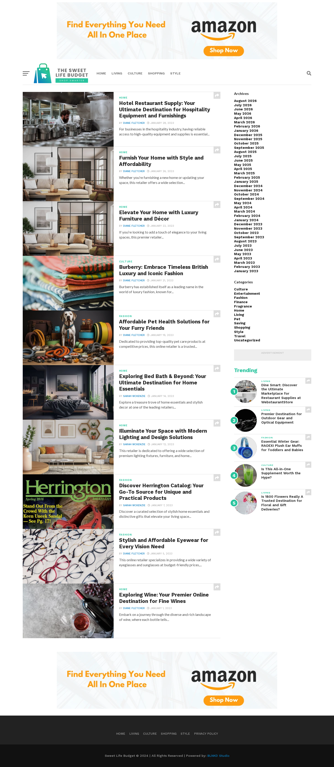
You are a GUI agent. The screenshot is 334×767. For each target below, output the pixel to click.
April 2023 (243, 258)
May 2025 (242, 165)
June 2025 (243, 160)
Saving (239, 323)
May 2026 (242, 114)
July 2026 (243, 105)
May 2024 (243, 203)
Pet (237, 319)
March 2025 (244, 173)
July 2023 (243, 246)
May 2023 (242, 254)
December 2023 (248, 224)
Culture (135, 73)
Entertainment (247, 294)
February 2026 (247, 126)
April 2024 (243, 207)
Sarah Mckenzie (134, 396)
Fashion (240, 298)
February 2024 (247, 216)
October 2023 (246, 233)
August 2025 (245, 152)
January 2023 (246, 271)
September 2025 (249, 148)
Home (101, 73)
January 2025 (246, 182)
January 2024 (246, 220)
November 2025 (248, 139)
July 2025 (243, 156)
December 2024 (248, 186)
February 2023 (247, 267)
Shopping (156, 73)
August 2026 (245, 101)
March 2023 (244, 263)
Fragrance (243, 306)
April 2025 (243, 169)
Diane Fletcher (134, 123)
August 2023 (245, 241)
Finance (241, 302)
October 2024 (246, 194)
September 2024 (249, 199)
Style (175, 73)
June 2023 (243, 250)
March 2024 (244, 211)
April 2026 (243, 118)
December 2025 (248, 135)
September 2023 (249, 237)
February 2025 (247, 177)
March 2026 (244, 122)
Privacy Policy (206, 733)
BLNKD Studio (218, 755)
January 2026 (246, 131)
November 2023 (248, 228)
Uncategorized (247, 340)
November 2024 (248, 190)
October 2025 (246, 143)
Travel (239, 336)
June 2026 (243, 109)
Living (117, 73)
